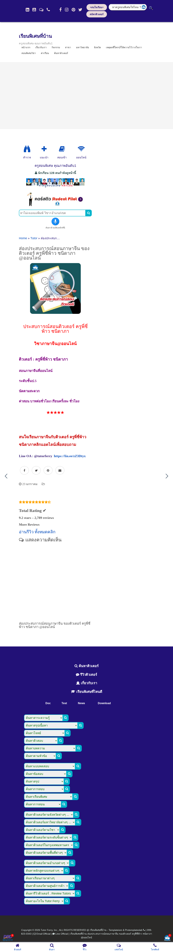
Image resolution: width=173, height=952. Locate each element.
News (81, 703)
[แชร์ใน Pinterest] (48, 470)
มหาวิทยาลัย (82, 47)
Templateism (115, 930)
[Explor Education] (27, 149)
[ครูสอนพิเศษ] (55, 187)
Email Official (43, 933)
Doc (48, 703)
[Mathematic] (44, 149)
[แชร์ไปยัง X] (36, 470)
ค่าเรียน (45, 53)
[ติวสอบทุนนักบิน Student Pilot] (55, 205)
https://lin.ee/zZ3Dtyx (70, 456)
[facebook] (60, 9)
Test (64, 703)
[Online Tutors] (81, 149)
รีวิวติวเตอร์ (88, 674)
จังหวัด (97, 47)
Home (23, 238)
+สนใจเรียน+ (97, 7)
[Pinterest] (73, 9)
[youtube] (34, 9)
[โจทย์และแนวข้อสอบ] (167, 938)
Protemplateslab (133, 930)
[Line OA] (41, 9)
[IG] (66, 9)
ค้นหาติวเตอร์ (61, 53)
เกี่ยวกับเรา (88, 683)
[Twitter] (80, 9)
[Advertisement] (86, 95)
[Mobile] (48, 9)
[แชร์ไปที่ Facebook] (24, 470)
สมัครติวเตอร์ (97, 14)
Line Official (61, 933)
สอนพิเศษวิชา (28, 53)
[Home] (27, 9)
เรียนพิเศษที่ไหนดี (88, 691)
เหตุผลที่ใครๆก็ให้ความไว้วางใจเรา (124, 47)
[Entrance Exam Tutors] (62, 149)
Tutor (33, 238)
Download (104, 703)
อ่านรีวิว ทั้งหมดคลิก (37, 532)
